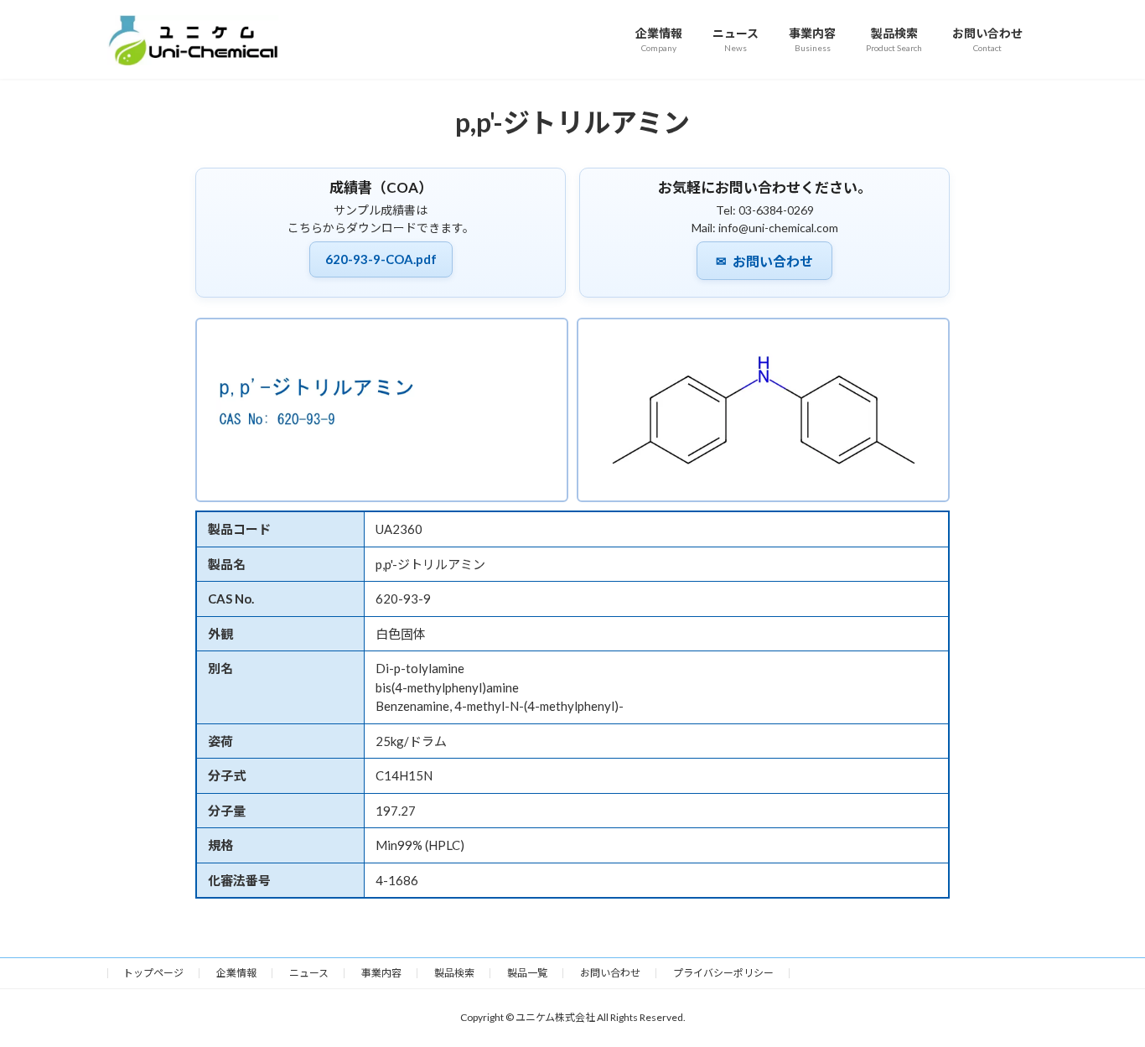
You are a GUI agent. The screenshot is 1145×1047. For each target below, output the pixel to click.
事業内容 (381, 973)
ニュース (309, 973)
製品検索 (454, 973)
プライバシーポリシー (723, 973)
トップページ (153, 973)
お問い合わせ (764, 261)
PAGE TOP (1103, 1000)
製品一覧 (527, 973)
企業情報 (236, 973)
